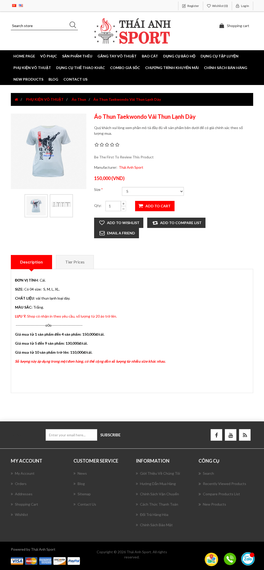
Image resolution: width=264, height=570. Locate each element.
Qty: (98, 205)
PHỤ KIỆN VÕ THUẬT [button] (32, 67)
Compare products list (221, 494)
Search (208, 473)
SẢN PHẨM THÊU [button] (77, 56)
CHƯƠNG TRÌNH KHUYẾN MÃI (172, 67)
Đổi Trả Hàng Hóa (154, 514)
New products (28, 79)
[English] (21, 5)
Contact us (75, 79)
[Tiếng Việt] (14, 5)
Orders (21, 483)
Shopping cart (26, 504)
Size (97, 189)
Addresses (23, 494)
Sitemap (84, 494)
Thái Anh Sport (131, 167)
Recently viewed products (224, 483)
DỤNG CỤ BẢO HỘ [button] (179, 56)
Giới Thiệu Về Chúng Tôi (160, 473)
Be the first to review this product (124, 157)
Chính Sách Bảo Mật (156, 525)
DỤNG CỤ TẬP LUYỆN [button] (219, 56)
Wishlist (21, 514)
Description (31, 261)
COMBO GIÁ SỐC (125, 67)
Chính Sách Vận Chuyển (159, 494)
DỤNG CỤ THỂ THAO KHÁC (80, 67)
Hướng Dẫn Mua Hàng (158, 483)
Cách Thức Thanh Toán (159, 504)
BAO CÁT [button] (150, 56)
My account (25, 473)
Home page (24, 56)
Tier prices (75, 261)
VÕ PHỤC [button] (48, 56)
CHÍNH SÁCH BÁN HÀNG (225, 67)
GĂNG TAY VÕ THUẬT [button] (117, 56)
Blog (53, 79)
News (82, 473)
